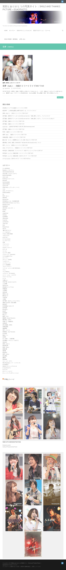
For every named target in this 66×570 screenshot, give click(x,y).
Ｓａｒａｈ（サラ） (8, 361)
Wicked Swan (6, 227)
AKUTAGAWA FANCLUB (8, 172)
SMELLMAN (5, 218)
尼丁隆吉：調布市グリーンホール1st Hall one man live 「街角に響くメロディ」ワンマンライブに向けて (28, 118)
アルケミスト (6, 244)
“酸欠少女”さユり (7, 230)
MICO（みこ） (6, 196)
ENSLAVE (5, 180)
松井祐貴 (5, 307)
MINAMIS (5, 197)
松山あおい (5, 309)
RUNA (4, 211)
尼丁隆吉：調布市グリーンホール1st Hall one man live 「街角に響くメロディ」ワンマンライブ (26, 116)
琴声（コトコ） (6, 330)
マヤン (4, 270)
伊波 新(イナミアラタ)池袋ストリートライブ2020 (15, 108)
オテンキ (5, 249)
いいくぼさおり (6, 232)
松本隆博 (5, 313)
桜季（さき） (6, 316)
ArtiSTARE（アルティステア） (10, 173)
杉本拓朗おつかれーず (8, 306)
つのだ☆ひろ (6, 235)
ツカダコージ (6, 261)
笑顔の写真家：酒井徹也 (11, 39)
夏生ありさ (5, 295)
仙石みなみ (5, 285)
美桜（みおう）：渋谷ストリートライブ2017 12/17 (15, 113)
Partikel (4, 209)
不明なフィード (9, 379)
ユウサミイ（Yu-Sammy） (9, 273)
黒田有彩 (5, 359)
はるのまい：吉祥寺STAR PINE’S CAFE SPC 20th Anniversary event (19, 126)
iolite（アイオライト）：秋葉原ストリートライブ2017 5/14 (17, 148)
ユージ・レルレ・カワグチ (9, 275)
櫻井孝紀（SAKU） (7, 320)
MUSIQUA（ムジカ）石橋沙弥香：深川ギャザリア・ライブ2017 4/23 (20, 156)
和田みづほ (5, 294)
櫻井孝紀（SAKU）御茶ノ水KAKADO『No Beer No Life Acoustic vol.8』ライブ (22, 142)
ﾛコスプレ (5, 369)
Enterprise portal (7, 445)
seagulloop (5, 213)
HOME (5, 30)
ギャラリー (12, 30)
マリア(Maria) (6, 271)
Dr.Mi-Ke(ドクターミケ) (8, 179)
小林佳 (4, 299)
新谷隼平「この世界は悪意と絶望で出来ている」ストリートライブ (19, 110)
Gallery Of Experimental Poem (10, 447)
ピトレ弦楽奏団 (6, 264)
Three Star (5, 223)
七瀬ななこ (5, 280)
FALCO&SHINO (6, 182)
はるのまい (5, 237)
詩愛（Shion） (6, 347)
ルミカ (4, 278)
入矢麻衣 (5, 290)
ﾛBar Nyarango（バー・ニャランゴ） (12, 362)
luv (3, 194)
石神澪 (4, 337)
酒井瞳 (4, 350)
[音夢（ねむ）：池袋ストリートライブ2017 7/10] (33, 68)
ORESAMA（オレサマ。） (9, 208)
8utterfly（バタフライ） (8, 170)
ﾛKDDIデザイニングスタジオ (10, 366)
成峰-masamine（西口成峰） (10, 302)
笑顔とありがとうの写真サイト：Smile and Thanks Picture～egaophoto (31, 8)
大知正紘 (5, 297)
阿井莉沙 (5, 352)
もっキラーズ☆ (6, 240)
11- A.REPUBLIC (6, 168)
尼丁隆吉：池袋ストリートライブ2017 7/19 (13, 124)
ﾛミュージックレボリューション (11, 373)
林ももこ (5, 314)
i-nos (4, 189)
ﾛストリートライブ (15, 83)
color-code (5, 177)
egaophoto (7, 88)
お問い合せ (22, 39)
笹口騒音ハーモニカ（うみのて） (11, 340)
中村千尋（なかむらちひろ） (10, 282)
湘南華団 (5, 328)
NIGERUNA (5, 206)
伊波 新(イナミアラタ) (8, 287)
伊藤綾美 (5, 289)
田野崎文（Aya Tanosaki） (9, 332)
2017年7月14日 (17, 88)
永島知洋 (5, 323)
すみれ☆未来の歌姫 (8, 234)
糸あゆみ (5, 342)
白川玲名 (5, 333)
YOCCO (4, 228)
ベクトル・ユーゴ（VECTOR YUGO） (12, 268)
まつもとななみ (6, 239)
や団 (4, 242)
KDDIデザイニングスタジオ (24, 30)
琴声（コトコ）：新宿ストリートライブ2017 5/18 (15, 145)
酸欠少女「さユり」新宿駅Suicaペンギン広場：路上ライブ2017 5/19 (20, 140)
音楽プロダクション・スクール (41, 30)
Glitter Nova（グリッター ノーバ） (11, 187)
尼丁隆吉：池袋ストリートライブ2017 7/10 (13, 129)
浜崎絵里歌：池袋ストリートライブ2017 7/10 (14, 137)
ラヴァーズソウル (7, 277)
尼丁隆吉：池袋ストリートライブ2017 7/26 (13, 121)
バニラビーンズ (6, 263)
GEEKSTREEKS (6, 184)
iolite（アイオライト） (8, 191)
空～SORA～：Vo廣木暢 (8, 338)
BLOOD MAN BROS (7, 175)
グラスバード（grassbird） (9, 254)
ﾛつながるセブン (7, 368)
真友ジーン (5, 335)
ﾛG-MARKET (6, 364)
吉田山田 (5, 292)
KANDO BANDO (6, 192)
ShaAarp (5, 215)
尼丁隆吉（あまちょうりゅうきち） (11, 301)
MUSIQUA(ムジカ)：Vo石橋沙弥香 (11, 201)
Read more (60, 97)
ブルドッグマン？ (7, 266)
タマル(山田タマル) (7, 256)
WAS (4, 225)
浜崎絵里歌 (5, 326)
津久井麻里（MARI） (8, 325)
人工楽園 (5, 283)
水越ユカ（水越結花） (8, 321)
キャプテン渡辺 (6, 252)
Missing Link (5, 199)
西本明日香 (5, 345)
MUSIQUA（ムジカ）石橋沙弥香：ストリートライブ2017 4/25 (18, 153)
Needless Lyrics (6, 204)
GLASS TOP (5, 185)
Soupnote (5, 220)
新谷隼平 (5, 304)
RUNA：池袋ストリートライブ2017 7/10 (12, 132)
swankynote (5, 221)
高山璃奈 (5, 356)
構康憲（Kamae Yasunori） (9, 318)
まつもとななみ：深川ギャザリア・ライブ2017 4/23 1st (16, 158)
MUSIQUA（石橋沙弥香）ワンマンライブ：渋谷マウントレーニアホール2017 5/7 (23, 150)
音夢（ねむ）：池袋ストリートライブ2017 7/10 (23, 86)
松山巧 (4, 311)
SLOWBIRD (5, 216)
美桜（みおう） (6, 344)
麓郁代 (4, 357)
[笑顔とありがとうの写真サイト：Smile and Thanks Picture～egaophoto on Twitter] (62, 2)
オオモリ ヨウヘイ (7, 247)
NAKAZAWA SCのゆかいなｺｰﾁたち (11, 203)
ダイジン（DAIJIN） (7, 259)
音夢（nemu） (6, 83)
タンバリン (5, 258)
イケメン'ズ (5, 246)
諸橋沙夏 (5, 349)
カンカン (5, 251)
